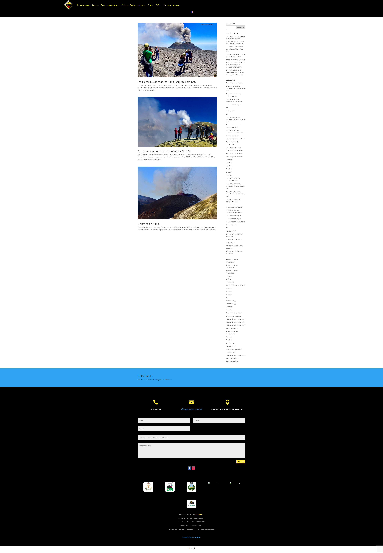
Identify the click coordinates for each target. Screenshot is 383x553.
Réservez (95, 5)
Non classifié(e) (231, 231)
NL (227, 297)
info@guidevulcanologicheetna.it (191, 409)
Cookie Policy (196, 537)
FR (227, 228)
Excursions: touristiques (233, 105)
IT (226, 257)
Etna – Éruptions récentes (234, 83)
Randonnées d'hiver (232, 136)
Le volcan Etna (230, 111)
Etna (150, 5)
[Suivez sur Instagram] (193, 468)
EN (227, 114)
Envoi (241, 461)
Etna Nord (229, 160)
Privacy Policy (186, 537)
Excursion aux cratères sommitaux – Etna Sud (165, 151)
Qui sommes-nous (83, 5)
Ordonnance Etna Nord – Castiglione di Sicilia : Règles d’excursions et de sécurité (235, 72)
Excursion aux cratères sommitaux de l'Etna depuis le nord (235, 88)
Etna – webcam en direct (110, 5)
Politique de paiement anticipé (235, 319)
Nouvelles (229, 288)
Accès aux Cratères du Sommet (133, 5)
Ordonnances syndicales (234, 239)
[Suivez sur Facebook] (189, 468)
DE (227, 108)
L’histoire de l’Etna (148, 224)
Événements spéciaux (171, 5)
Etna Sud (229, 169)
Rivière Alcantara (231, 225)
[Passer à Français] (192, 12)
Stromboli (229, 337)
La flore (228, 279)
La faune (229, 276)
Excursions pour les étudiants (235, 139)
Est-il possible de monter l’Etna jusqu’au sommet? (167, 82)
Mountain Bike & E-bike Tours (235, 285)
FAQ (157, 5)
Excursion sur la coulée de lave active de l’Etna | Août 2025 (234, 49)
